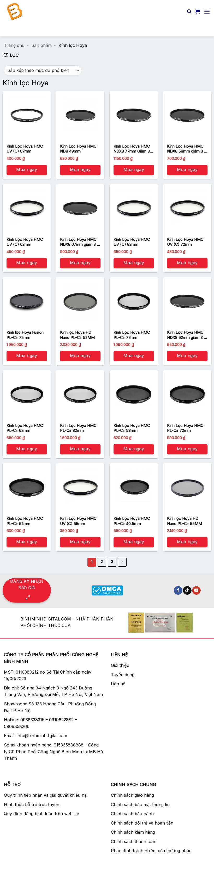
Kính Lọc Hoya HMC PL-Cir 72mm (185, 428)
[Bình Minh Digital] (49, 11)
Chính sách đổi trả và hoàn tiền (142, 823)
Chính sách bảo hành (132, 813)
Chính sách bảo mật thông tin (140, 804)
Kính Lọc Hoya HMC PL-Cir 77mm (132, 335)
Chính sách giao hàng (132, 795)
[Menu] (207, 11)
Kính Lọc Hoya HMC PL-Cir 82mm (78, 428)
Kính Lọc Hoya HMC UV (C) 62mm (25, 242)
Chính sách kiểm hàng (133, 832)
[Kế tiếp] (122, 562)
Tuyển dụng (122, 674)
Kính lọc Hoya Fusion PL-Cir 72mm (25, 335)
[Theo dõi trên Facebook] (178, 590)
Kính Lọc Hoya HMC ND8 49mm (78, 149)
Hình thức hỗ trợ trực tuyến (31, 804)
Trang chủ (14, 45)
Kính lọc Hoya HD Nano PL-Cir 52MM (77, 335)
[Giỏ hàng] (197, 11)
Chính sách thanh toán (133, 841)
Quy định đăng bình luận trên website (41, 813)
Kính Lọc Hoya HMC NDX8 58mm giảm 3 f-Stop (187, 149)
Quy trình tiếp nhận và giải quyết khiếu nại (45, 795)
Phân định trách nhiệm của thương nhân (151, 850)
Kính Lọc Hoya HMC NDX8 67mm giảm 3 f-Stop (80, 242)
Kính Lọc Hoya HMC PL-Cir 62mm (25, 428)
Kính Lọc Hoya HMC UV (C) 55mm (78, 521)
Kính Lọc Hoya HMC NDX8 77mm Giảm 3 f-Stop (132, 149)
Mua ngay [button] (26, 169)
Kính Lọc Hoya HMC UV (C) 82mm (132, 242)
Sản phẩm (41, 45)
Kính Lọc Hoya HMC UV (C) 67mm (25, 149)
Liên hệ (118, 683)
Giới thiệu (120, 665)
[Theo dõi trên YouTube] (196, 590)
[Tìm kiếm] (189, 12)
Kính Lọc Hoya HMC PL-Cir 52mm (25, 521)
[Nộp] (204, 30)
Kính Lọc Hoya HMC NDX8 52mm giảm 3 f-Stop (187, 335)
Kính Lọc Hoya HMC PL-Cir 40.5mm (132, 521)
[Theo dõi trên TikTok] (187, 590)
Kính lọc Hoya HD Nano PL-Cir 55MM (184, 521)
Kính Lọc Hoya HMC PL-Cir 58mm (132, 428)
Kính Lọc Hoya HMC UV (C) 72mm (185, 242)
